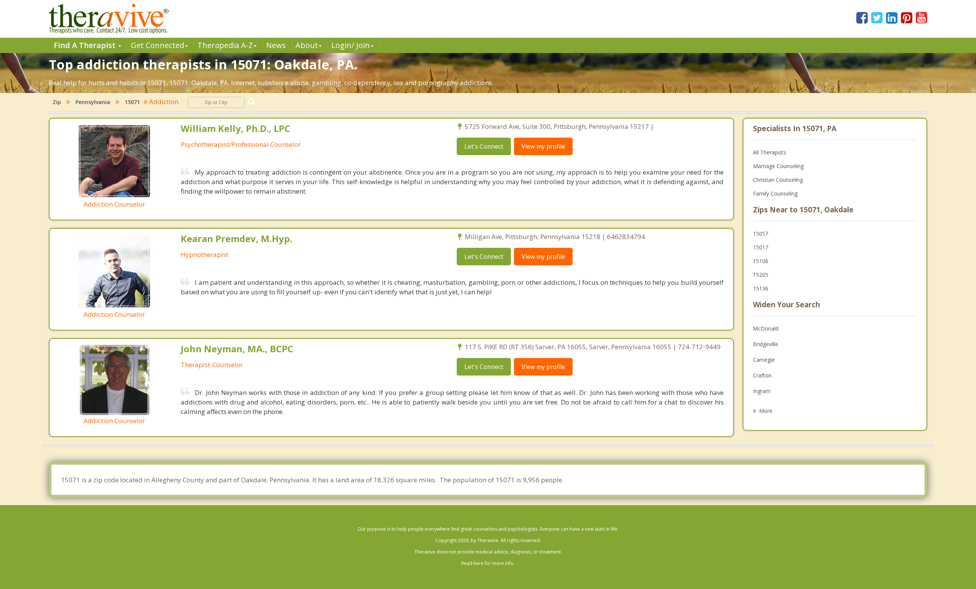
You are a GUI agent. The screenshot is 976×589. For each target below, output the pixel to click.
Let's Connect (483, 146)
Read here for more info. (488, 563)
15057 (760, 233)
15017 (760, 247)
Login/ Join (350, 45)
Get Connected (157, 45)
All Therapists (769, 152)
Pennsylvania (92, 102)
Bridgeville (765, 344)
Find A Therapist (85, 45)
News (276, 45)
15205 (760, 274)
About (306, 45)
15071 (132, 102)
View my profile (543, 146)
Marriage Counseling (778, 166)
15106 (760, 261)
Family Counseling (775, 193)
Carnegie (764, 359)
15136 (760, 288)
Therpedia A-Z (225, 45)
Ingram (762, 391)
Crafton (762, 375)
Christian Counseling (778, 179)
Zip (57, 102)
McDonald (766, 328)
